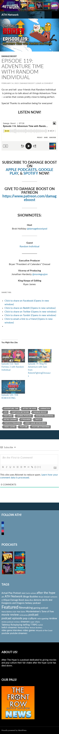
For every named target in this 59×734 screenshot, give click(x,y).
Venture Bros (23, 628)
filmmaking (26, 607)
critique (6, 600)
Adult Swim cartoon (29, 593)
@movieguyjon (40, 274)
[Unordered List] (21, 467)
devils (45, 600)
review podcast (7, 622)
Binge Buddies (30, 596)
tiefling (26, 625)
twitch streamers (12, 423)
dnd (50, 600)
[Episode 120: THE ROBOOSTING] (13, 387)
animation (45, 408)
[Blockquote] (24, 467)
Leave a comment (44, 83)
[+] (39, 467)
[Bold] (3, 467)
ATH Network (10, 15)
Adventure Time (11, 408)
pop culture (30, 618)
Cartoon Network (20, 412)
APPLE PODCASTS (21, 170)
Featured (8, 416)
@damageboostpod (37, 228)
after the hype (29, 408)
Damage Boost (9, 56)
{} (35, 467)
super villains (35, 622)
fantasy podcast (33, 603)
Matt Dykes (21, 612)
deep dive (29, 600)
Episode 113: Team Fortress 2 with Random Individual (13, 367)
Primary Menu (55, 15)
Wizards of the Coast (44, 630)
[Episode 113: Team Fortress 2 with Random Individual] (13, 356)
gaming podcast (24, 416)
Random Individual (29, 246)
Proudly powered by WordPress (14, 730)
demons (37, 600)
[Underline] (10, 467)
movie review (10, 614)
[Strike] (14, 467)
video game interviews (35, 423)
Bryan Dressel (44, 597)
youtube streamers (41, 427)
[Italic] (6, 467)
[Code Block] (28, 467)
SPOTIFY (30, 173)
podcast (33, 614)
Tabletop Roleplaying (12, 625)
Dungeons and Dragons (13, 603)
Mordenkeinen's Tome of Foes (40, 612)
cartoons (53, 597)
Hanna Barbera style (9, 612)
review (53, 618)
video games (9, 427)
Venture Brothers (36, 628)
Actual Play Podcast (11, 593)
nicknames (23, 615)
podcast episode (12, 618)
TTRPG (34, 625)
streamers (26, 419)
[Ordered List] (17, 467)
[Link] (32, 467)
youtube (24, 427)
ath (5, 412)
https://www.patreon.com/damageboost (29, 198)
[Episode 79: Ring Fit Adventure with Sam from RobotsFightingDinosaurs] (39, 356)
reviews (17, 622)
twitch (38, 419)
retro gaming (10, 419)
